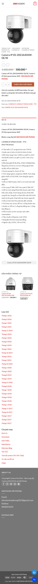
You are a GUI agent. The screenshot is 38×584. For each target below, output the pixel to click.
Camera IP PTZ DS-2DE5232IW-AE (26, 294)
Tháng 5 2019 (7, 379)
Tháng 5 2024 (7, 338)
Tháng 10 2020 (7, 364)
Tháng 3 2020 (7, 368)
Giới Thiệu (5, 441)
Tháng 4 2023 (7, 356)
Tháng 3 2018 (7, 401)
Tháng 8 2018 (7, 386)
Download (5, 437)
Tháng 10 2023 (7, 353)
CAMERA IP (16, 50)
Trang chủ (6, 48)
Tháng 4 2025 (7, 327)
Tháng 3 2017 (7, 423)
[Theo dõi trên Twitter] (11, 484)
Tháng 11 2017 (7, 408)
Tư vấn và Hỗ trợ (8, 459)
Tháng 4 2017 (7, 420)
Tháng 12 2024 (7, 330)
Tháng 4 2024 (7, 342)
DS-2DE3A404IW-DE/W (20, 107)
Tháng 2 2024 (7, 349)
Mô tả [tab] (4, 120)
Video (4, 463)
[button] (3, 3)
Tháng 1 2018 (7, 405)
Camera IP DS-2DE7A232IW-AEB (8, 294)
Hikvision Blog (7, 448)
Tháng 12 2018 (7, 382)
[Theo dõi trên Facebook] (3, 484)
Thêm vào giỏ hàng (23, 84)
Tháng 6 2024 (7, 334)
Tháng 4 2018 (7, 397)
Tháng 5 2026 (7, 316)
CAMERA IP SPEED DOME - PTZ (26, 104)
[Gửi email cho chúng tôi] (15, 484)
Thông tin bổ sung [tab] (9, 124)
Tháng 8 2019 (7, 375)
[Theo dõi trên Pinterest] (18, 484)
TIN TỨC (5, 452)
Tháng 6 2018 (7, 394)
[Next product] (3, 64)
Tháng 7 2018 (7, 390)
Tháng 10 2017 (7, 412)
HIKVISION (16, 48)
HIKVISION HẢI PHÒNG (25, 137)
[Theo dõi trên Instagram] (7, 484)
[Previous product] (7, 64)
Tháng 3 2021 (7, 360)
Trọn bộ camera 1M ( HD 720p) (13, 455)
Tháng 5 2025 (7, 323)
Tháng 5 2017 (7, 416)
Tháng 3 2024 (7, 345)
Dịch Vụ (4, 433)
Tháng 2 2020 (7, 371)
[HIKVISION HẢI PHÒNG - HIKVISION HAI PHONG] (19, 3)
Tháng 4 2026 (7, 319)
